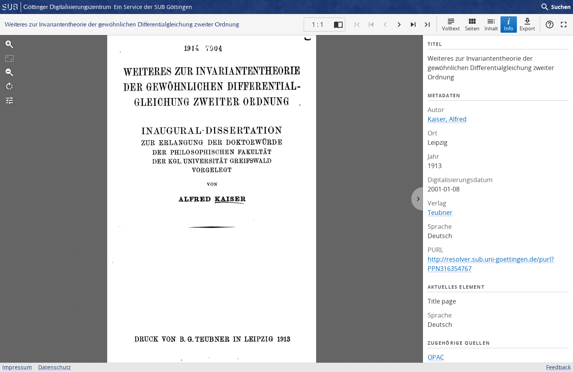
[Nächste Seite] (399, 25)
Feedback (558, 367)
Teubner (440, 212)
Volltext (451, 28)
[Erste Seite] (357, 25)
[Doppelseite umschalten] (338, 25)
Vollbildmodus (564, 25)
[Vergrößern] (9, 44)
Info (508, 28)
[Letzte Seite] (427, 25)
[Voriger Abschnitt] (371, 25)
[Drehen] (9, 86)
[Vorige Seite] (385, 25)
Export (527, 28)
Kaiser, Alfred (447, 119)
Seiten (472, 28)
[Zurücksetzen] (9, 58)
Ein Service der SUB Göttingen (153, 7)
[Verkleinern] (9, 72)
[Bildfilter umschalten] (9, 100)
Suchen (555, 7)
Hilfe (550, 25)
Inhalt (491, 28)
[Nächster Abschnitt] (413, 25)
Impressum (17, 367)
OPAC (436, 357)
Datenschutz (54, 367)
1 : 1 (318, 24)
